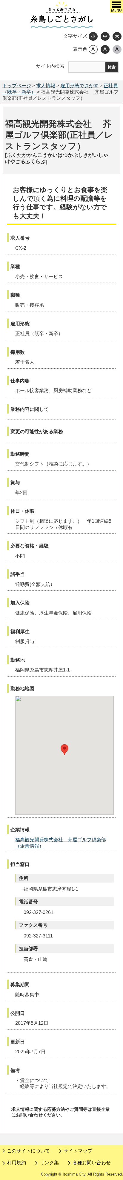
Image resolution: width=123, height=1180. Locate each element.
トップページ (16, 85)
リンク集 (49, 1162)
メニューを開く (116, 6)
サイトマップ (78, 1150)
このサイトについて (28, 1150)
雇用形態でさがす (79, 85)
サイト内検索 (50, 66)
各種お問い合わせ (92, 1162)
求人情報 (45, 85)
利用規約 (16, 1162)
